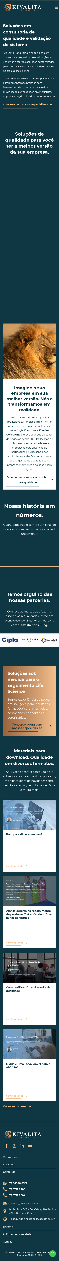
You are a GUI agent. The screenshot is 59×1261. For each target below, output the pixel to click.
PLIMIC (38, 1255)
